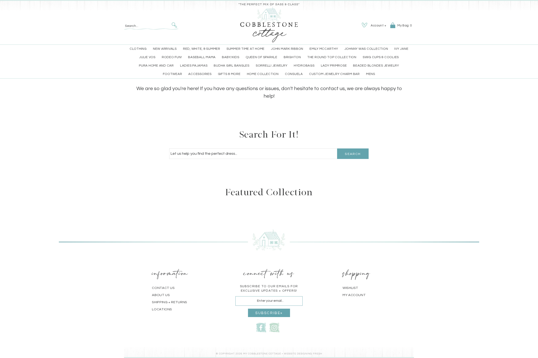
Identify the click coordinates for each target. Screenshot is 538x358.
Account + (378, 25)
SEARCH (353, 154)
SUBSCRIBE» (269, 313)
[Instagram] (274, 327)
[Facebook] (261, 327)
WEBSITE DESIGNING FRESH (303, 353)
